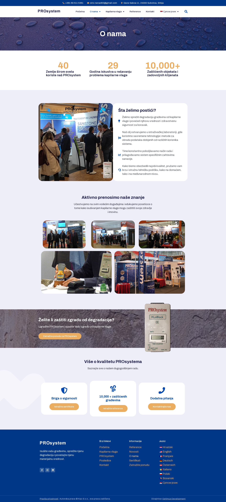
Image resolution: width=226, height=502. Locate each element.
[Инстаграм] (47, 470)
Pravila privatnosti (49, 499)
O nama (94, 11)
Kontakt (150, 11)
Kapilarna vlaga (114, 11)
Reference (135, 11)
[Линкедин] (53, 470)
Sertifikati (134, 460)
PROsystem (106, 456)
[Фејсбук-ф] (42, 470)
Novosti (134, 451)
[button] (186, 11)
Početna (80, 11)
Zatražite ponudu (139, 464)
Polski (166, 473)
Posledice (105, 460)
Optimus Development (173, 499)
